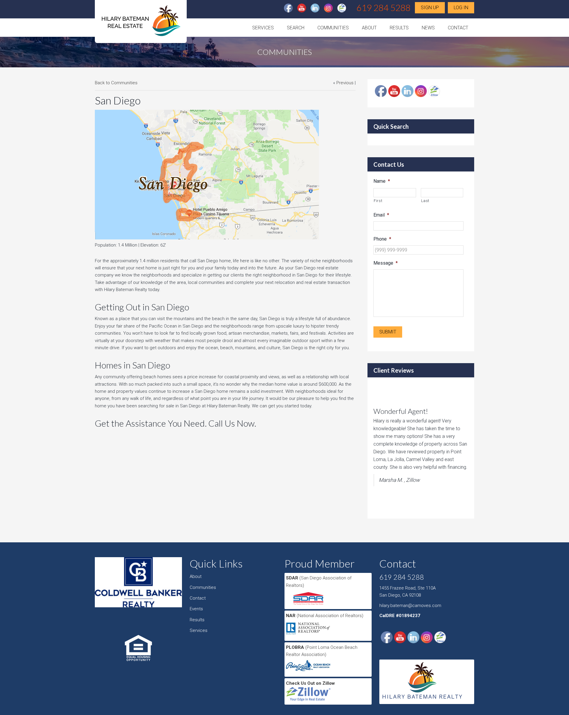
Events (196, 608)
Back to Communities (116, 82)
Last (425, 200)
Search (295, 28)
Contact (458, 28)
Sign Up (430, 7)
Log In (461, 7)
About (369, 28)
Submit (387, 332)
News (428, 28)
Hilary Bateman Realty (140, 23)
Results (399, 28)
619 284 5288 (383, 7)
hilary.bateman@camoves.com (410, 605)
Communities (333, 28)
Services (263, 28)
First (378, 200)
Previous (345, 82)
